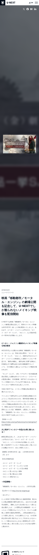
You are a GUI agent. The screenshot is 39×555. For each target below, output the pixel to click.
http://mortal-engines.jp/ (21, 491)
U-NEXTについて (18, 552)
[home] (7, 2)
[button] (36, 2)
